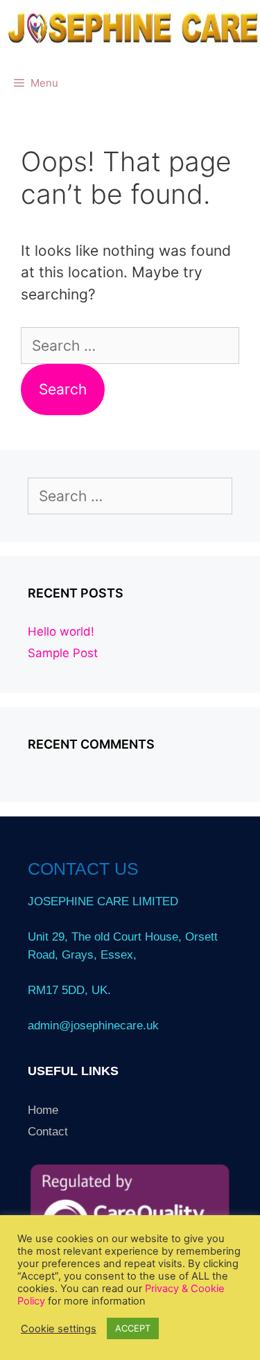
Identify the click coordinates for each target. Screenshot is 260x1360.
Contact (48, 1131)
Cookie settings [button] (58, 1329)
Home (43, 1110)
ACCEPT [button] (132, 1328)
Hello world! (61, 631)
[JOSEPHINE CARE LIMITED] (133, 27)
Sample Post (63, 653)
